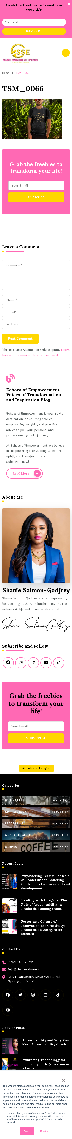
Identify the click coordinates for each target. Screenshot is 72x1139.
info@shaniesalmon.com (26, 969)
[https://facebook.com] (8, 662)
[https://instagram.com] (20, 662)
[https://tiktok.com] (58, 662)
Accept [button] (27, 1131)
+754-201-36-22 (20, 962)
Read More (21, 473)
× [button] (63, 1079)
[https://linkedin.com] (33, 662)
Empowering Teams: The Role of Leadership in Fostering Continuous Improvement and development (45, 882)
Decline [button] (44, 1131)
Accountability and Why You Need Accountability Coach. (45, 1042)
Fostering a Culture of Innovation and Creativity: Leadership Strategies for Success (43, 927)
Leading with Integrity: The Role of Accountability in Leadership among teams (44, 904)
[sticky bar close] (69, 4)
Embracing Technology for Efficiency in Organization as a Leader (45, 1064)
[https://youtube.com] (46, 662)
